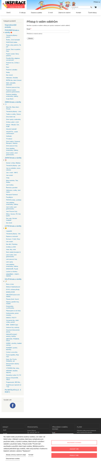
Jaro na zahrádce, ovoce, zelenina (13, 169)
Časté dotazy (92, 12)
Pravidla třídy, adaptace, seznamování (13, 59)
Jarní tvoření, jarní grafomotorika (11, 208)
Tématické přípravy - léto (13, 233)
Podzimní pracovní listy (13, 87)
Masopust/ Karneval (12, 194)
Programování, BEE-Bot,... (14, 382)
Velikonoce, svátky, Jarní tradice (13, 191)
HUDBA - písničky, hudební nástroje (14, 344)
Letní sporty (9, 262)
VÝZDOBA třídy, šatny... (13, 368)
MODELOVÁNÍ (10, 292)
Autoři (4, 430)
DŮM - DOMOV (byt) (12, 325)
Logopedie (9, 231)
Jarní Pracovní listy (11, 211)
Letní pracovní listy (11, 259)
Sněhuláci (9, 136)
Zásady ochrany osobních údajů (16, 455)
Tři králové (9, 139)
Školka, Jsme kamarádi (13, 40)
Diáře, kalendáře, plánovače (11, 83)
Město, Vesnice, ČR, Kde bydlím (13, 215)
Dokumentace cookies (13, 458)
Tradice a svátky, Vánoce (13, 114)
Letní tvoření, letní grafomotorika (11, 255)
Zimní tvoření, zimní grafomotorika (12, 153)
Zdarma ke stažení (64, 12)
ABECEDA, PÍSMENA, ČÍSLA (12, 339)
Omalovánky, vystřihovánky (10, 307)
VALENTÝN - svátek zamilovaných (12, 132)
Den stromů (9, 75)
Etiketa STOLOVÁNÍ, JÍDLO (12, 378)
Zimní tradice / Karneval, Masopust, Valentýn (13, 142)
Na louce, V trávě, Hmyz (13, 239)
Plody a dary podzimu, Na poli (13, 46)
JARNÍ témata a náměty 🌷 (13, 159)
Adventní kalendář (11, 129)
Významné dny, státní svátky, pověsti (12, 321)
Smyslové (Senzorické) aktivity (12, 331)
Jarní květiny (10, 185)
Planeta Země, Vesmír (12, 299)
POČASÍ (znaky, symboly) (13, 200)
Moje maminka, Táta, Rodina (12, 181)
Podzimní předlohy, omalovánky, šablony (12, 95)
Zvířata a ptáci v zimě (12, 122)
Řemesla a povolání (11, 187)
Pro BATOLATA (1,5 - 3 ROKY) (13, 391)
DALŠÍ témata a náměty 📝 (13, 280)
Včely (7, 178)
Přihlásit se (97, 2)
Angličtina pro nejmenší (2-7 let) (13, 385)
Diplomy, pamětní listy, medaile (12, 302)
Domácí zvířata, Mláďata (13, 163)
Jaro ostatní (9, 175)
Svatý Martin (9, 99)
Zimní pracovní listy (11, 146)
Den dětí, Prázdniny (11, 244)
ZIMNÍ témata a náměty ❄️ (13, 103)
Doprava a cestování (12, 236)
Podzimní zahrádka (11, 69)
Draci (7, 67)
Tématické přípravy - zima (13, 111)
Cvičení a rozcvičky (11, 352)
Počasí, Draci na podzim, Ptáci (13, 50)
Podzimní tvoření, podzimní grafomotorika (13, 91)
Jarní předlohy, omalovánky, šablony (12, 203)
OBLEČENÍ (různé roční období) (13, 295)
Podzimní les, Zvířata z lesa (13, 63)
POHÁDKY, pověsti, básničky (12, 348)
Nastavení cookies (74, 443)
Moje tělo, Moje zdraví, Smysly (12, 108)
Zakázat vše (74, 449)
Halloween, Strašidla (12, 77)
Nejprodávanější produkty (10, 26)
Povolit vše (74, 455)
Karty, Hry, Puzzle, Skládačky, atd (11, 360)
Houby (8, 72)
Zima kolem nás (10, 116)
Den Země (9, 223)
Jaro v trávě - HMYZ (12, 172)
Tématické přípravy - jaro (13, 165)
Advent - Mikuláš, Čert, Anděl (12, 125)
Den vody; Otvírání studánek (11, 219)
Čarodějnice (9, 197)
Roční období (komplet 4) (13, 252)
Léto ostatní (9, 241)
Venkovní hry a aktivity (12, 327)
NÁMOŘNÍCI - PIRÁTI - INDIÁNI (13, 275)
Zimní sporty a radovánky (13, 119)
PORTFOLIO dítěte (11, 42)
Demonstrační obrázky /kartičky (12, 364)
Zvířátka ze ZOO (11, 247)
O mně (50, 12)
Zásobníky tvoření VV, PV (13, 375)
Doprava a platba (36, 12)
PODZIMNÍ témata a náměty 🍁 (12, 31)
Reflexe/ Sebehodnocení (13, 287)
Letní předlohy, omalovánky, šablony (12, 265)
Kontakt (78, 12)
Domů (8, 12)
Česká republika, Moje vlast (12, 355)
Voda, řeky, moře (11, 249)
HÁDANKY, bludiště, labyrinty (12, 371)
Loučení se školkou (11, 271)
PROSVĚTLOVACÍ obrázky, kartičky (11, 335)
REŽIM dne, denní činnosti (13, 80)
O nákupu (22, 12)
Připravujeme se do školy (13, 310)
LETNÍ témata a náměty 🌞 (13, 227)
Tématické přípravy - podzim (12, 36)
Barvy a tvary (10, 284)
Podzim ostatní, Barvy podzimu (12, 54)
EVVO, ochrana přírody (12, 289)
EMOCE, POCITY (11, 317)
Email (28, 29)
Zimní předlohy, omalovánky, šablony (12, 149)
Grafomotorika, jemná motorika (12, 314)
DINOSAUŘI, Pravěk (12, 269)
